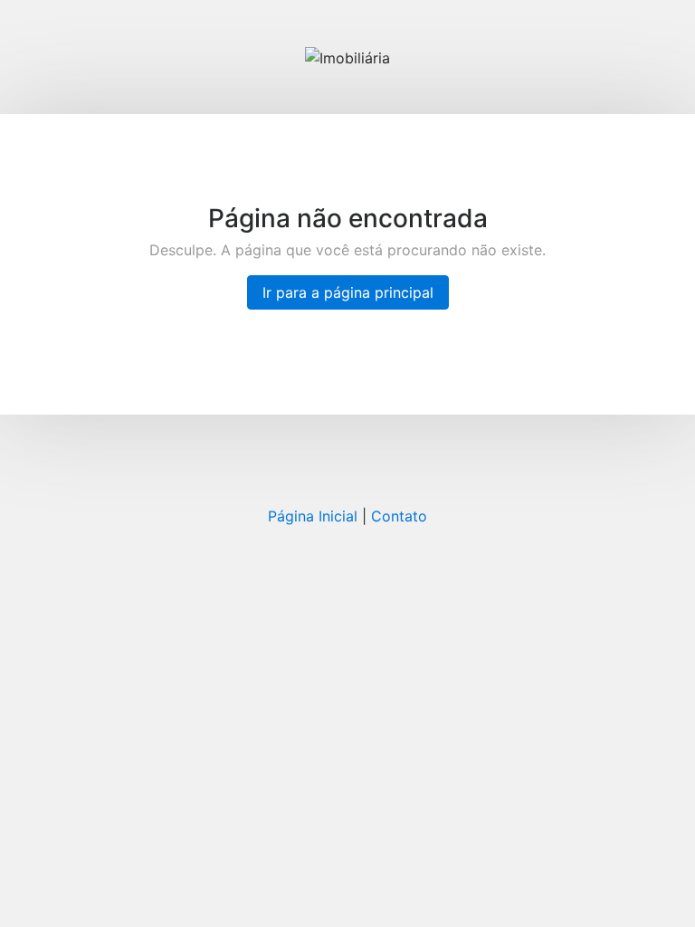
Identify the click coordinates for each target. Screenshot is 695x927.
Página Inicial (312, 516)
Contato (399, 516)
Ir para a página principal (347, 292)
